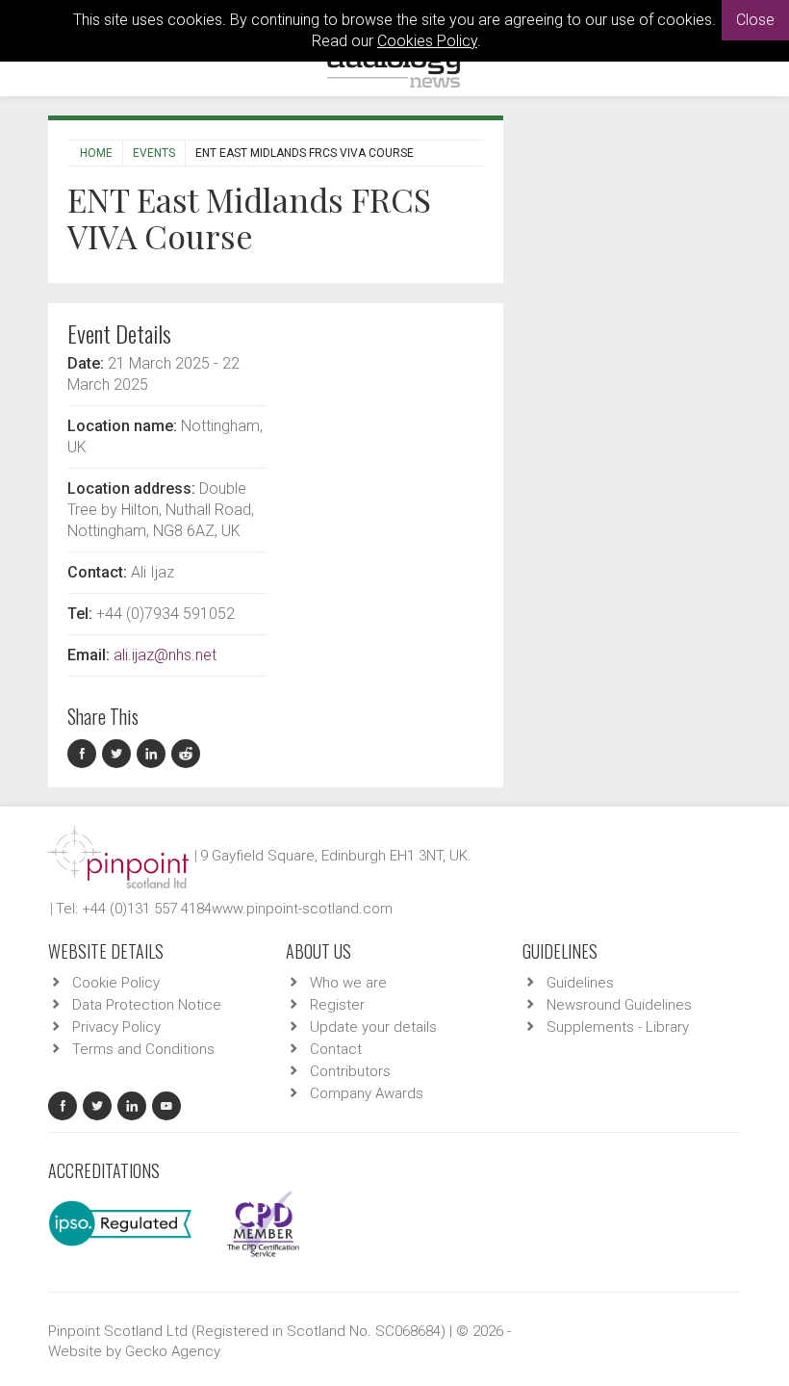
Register (337, 1005)
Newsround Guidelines (619, 1005)
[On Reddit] (186, 754)
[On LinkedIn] (154, 754)
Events (154, 153)
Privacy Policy (116, 1027)
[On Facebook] (84, 754)
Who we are (348, 982)
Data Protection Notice (146, 1005)
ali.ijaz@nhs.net (165, 655)
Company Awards (366, 1093)
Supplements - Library (618, 1027)
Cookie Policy (116, 982)
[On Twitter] (119, 754)
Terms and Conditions (143, 1049)
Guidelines (580, 982)
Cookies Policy (427, 41)
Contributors (350, 1071)
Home (96, 153)
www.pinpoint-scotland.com (302, 908)
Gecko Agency (172, 1351)
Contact (336, 1049)
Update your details (373, 1027)
